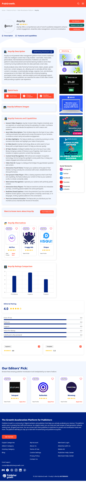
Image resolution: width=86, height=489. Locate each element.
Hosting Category (8, 449)
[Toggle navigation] (83, 3)
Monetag (71, 395)
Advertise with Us (64, 446)
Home (3, 10)
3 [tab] (46, 406)
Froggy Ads (29, 247)
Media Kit (61, 449)
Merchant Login (63, 443)
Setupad (14, 395)
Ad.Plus (12, 247)
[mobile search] (78, 3)
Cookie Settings (35, 452)
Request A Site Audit (77, 25)
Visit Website (75, 21)
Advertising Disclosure (42, 52)
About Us (33, 446)
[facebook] (3, 470)
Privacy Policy (35, 456)
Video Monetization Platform (25, 10)
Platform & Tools (11, 10)
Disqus (46, 247)
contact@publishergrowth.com (13, 465)
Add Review (76, 29)
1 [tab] (40, 406)
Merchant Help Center (66, 456)
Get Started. (9, 437)
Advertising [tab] (65, 51)
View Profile (7, 254)
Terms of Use (34, 449)
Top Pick (9, 228)
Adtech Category (8, 446)
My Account (34, 443)
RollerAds (43, 395)
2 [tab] (43, 406)
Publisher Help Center (66, 452)
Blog (3, 452)
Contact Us (34, 459)
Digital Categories (8, 443)
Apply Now (13, 254)
